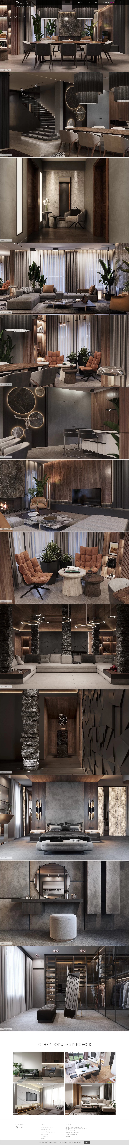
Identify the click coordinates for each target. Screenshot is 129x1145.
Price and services (46, 1127)
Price (89, 2)
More (96, 2)
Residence (44, 1134)
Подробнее (77, 1142)
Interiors (20, 6)
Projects (80, 2)
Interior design (45, 1130)
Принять (87, 1142)
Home (16, 6)
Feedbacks (44, 1136)
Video (43, 1138)
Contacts (106, 2)
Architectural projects (48, 1132)
